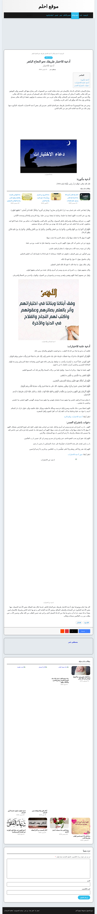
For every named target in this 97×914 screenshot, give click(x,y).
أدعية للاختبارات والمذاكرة (73, 417)
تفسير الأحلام (66, 15)
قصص (56, 15)
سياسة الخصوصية (18, 910)
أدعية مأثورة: (84, 80)
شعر (60, 15)
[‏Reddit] (62, 631)
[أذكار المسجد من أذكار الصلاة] (37, 823)
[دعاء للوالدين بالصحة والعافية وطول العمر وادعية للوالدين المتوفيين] (27, 196)
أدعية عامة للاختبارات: (81, 83)
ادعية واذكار (75, 15)
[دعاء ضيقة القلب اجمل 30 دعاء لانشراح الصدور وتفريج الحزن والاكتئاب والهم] (59, 671)
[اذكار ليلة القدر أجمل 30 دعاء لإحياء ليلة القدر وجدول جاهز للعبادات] (85, 196)
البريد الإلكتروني (86, 889)
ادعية (86, 623)
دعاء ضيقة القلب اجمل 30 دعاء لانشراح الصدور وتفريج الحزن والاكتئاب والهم (60, 680)
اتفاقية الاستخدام (8, 910)
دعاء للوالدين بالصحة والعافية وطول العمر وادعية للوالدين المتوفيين (13, 197)
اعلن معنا (31, 910)
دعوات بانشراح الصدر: (81, 85)
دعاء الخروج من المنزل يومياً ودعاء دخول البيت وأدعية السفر (43, 197)
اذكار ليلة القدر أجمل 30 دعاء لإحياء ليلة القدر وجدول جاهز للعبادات (71, 197)
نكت (81, 15)
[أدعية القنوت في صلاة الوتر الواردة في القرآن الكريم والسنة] (16, 823)
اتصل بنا (37, 910)
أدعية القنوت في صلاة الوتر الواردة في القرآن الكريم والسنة (16, 831)
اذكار (78, 623)
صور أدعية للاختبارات (75, 454)
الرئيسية (85, 15)
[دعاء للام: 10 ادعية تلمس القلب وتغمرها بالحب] (81, 826)
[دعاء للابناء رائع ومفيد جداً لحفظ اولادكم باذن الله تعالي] (81, 670)
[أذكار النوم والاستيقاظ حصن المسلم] (37, 737)
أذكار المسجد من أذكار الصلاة (39, 830)
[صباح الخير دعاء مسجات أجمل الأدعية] (59, 823)
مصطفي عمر (53, 69)
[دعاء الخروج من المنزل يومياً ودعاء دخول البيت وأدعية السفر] (56, 196)
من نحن (26, 910)
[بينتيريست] (67, 631)
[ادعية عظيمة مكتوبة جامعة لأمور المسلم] (16, 737)
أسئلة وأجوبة (49, 15)
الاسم (88, 881)
